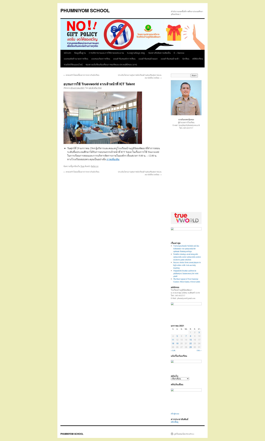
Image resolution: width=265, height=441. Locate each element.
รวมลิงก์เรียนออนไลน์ (73, 64)
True (82, 166)
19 (177, 343)
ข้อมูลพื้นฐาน (80, 52)
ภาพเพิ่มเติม (113, 159)
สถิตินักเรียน (197, 58)
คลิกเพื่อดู (174, 422)
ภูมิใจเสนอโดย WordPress (184, 434)
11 (173, 339)
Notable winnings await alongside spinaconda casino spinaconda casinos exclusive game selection (187, 257)
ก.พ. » (199, 350)
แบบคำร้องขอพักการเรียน (124, 58)
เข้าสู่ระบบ (175, 413)
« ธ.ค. (173, 350)
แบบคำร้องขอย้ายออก (148, 58)
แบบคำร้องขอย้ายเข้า (170, 58)
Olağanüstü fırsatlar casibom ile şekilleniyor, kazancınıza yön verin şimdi (185, 273)
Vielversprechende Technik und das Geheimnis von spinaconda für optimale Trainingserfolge (186, 248)
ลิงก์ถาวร (94, 166)
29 (191, 347)
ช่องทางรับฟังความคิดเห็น (159, 52)
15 (191, 339)
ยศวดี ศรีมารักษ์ (95, 87)
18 (173, 343)
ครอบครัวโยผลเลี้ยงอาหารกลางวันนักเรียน (81, 75)
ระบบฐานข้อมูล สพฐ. (136, 52)
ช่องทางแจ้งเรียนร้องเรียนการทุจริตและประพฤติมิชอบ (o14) (111, 64)
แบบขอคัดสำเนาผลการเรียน (76, 58)
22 (191, 343)
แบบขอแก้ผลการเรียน (100, 58)
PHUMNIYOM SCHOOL (85, 10)
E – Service (179, 52)
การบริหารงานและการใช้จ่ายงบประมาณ (106, 52)
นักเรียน (185, 58)
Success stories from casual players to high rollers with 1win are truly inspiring (187, 265)
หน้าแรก (67, 52)
